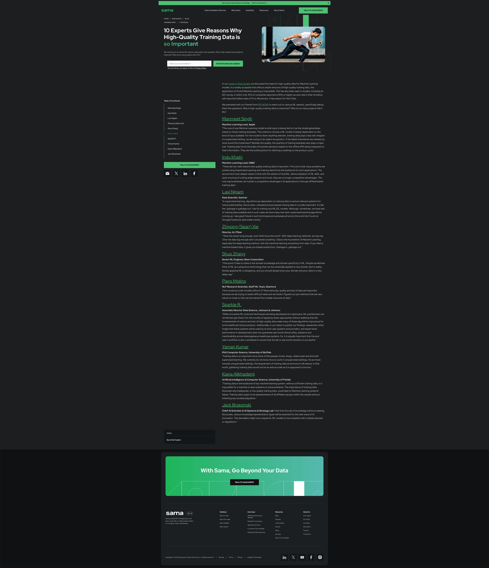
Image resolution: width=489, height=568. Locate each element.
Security (278, 534)
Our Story (306, 523)
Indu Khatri (232, 157)
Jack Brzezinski (236, 405)
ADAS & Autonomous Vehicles (255, 517)
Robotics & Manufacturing (256, 532)
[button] (215, 10)
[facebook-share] (194, 173)
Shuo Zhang (233, 254)
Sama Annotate (225, 519)
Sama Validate (224, 523)
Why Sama (235, 10)
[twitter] (293, 557)
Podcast (278, 519)
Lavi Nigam (232, 192)
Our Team (306, 519)
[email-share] (167, 173)
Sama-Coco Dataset (282, 538)
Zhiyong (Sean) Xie (240, 226)
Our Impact (307, 516)
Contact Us (307, 534)
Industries (250, 10)
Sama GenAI (224, 527)
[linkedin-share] (185, 173)
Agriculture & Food (254, 525)
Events (277, 527)
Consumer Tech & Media (256, 529)
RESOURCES (177, 19)
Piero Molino (234, 281)
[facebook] (311, 557)
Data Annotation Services (215, 10)
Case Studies (279, 523)
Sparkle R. (231, 304)
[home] (167, 10)
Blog (276, 516)
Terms (231, 557)
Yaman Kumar (235, 347)
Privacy (240, 557)
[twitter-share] (176, 173)
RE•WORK (263, 104)
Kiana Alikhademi (238, 374)
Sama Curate (224, 516)
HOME (166, 19)
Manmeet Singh (237, 118)
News (277, 530)
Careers (306, 530)
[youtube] (302, 557)
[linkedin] (284, 557)
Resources (279, 512)
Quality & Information (254, 557)
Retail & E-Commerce (255, 521)
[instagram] (320, 557)
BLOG (187, 19)
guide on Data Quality (239, 83)
